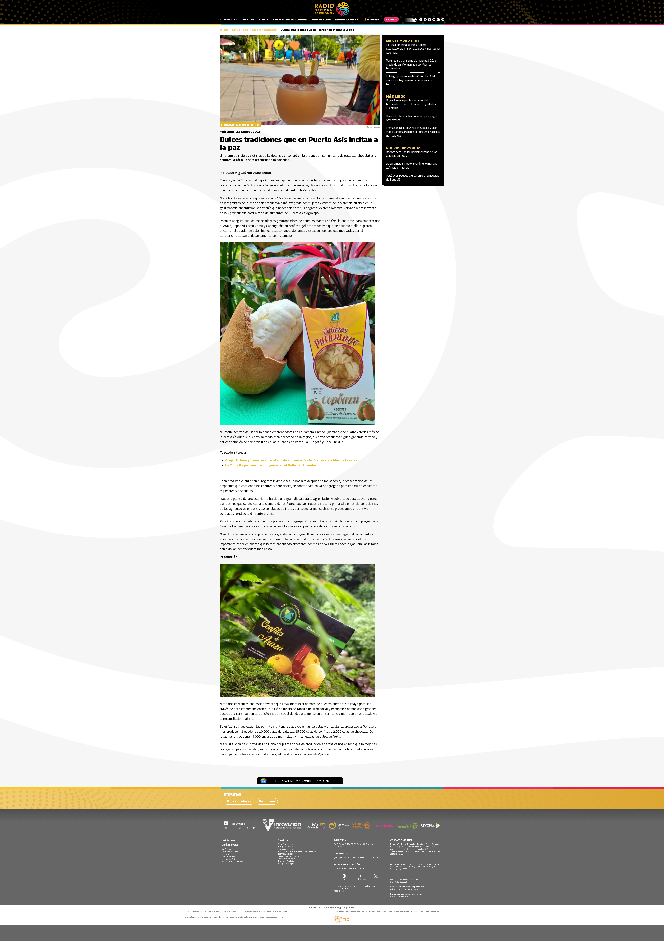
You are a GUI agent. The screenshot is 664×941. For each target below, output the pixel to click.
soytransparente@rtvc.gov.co (401, 896)
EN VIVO (391, 19)
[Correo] (442, 19)
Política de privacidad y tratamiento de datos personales (356, 886)
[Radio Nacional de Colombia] (332, 9)
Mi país (263, 19)
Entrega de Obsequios (286, 863)
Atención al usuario (285, 844)
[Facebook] (429, 19)
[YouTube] (433, 19)
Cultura (247, 19)
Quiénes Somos (230, 844)
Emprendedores (239, 801)
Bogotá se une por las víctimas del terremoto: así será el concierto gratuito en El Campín (412, 104)
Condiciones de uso (341, 888)
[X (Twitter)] (420, 19)
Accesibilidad (339, 891)
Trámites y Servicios (285, 854)
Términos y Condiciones (287, 861)
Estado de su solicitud (286, 859)
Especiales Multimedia (290, 19)
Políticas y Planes (228, 857)
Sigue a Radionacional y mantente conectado (302, 780)
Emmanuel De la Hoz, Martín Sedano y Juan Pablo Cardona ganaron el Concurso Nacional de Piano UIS (413, 131)
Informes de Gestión (229, 859)
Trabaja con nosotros (286, 847)
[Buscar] (410, 20)
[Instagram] (425, 19)
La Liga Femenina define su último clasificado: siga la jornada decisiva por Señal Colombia (413, 48)
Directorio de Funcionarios (288, 856)
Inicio (224, 29)
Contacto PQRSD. (397, 854)
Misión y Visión (227, 849)
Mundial (373, 19)
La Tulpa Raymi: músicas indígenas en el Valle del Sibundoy (271, 465)
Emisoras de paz (347, 19)
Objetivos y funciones (230, 852)
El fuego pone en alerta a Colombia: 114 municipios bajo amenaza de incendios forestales (410, 80)
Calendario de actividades (288, 849)
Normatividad (227, 854)
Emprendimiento (264, 29)
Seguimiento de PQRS (398, 869)
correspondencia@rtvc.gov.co (402, 851)
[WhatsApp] (438, 19)
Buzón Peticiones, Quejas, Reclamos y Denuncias (297, 851)
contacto (238, 824)
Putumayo (267, 801)
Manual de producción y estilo (233, 861)
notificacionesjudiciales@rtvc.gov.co (404, 889)
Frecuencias (321, 19)
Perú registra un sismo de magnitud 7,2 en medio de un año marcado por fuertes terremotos (411, 64)
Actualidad (228, 19)
